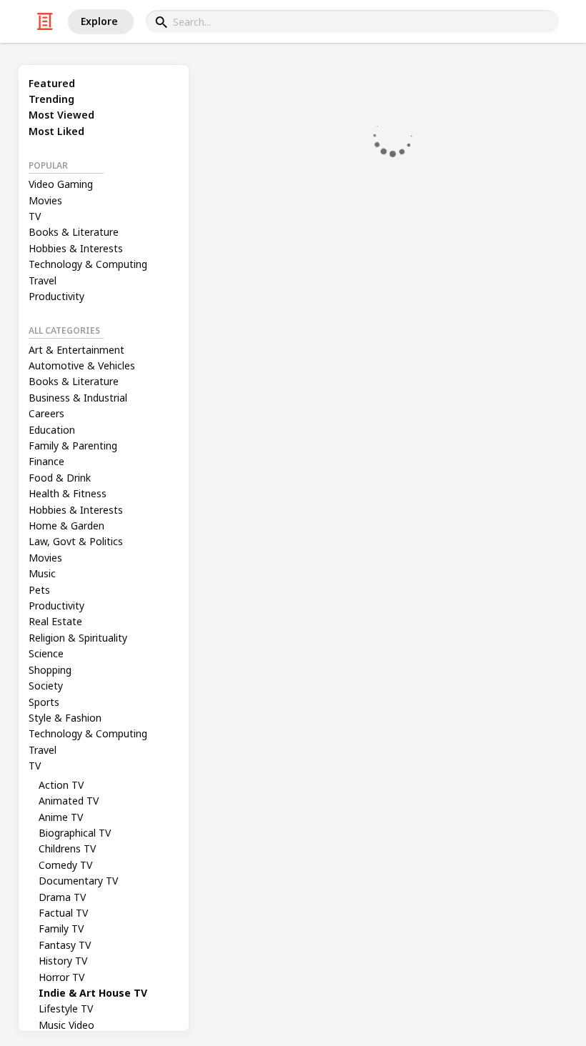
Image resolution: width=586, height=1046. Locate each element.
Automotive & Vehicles (82, 365)
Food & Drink (60, 477)
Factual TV (63, 913)
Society (46, 685)
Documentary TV (78, 880)
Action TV (61, 785)
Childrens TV (67, 848)
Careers (46, 413)
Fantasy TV (65, 945)
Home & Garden (66, 525)
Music (42, 573)
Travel (42, 280)
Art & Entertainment (76, 350)
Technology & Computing (88, 264)
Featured (52, 83)
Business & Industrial (78, 397)
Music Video (66, 1025)
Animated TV (69, 800)
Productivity (56, 296)
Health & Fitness (67, 493)
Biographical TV (75, 833)
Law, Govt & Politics (76, 541)
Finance (46, 461)
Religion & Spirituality (78, 637)
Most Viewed (61, 114)
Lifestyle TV (66, 1008)
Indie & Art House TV (93, 993)
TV (35, 216)
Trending (51, 99)
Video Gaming (61, 184)
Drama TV (62, 897)
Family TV (61, 928)
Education (52, 430)
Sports (44, 702)
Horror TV (61, 977)
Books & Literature (74, 232)
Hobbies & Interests (76, 248)
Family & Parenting (73, 445)
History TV (63, 960)
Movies (45, 200)
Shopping (50, 670)
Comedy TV (65, 865)
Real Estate (55, 621)
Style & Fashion (65, 717)
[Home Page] (45, 21)
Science (46, 653)
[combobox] (352, 21)
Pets (39, 590)
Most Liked (56, 131)
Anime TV (61, 817)
